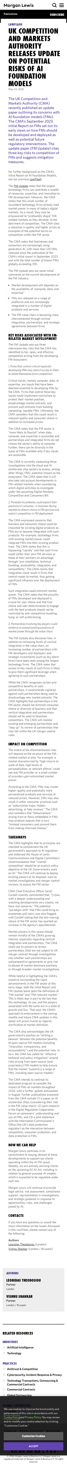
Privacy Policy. (33, 1417)
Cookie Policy (12, 1417)
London (10, 1289)
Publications (10, 14)
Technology (14, 1353)
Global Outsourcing (19, 1395)
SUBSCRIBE (57, 15)
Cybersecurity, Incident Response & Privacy (34, 1375)
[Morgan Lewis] (18, 5)
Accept (33, 1446)
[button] (54, 5)
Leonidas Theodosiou (21, 1244)
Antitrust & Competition (22, 1369)
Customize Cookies (33, 1436)
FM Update (21, 186)
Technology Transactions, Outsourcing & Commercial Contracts (32, 1382)
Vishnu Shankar (18, 1249)
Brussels (21, 1305)
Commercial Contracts (21, 1389)
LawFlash (35, 179)
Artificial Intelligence (20, 1347)
